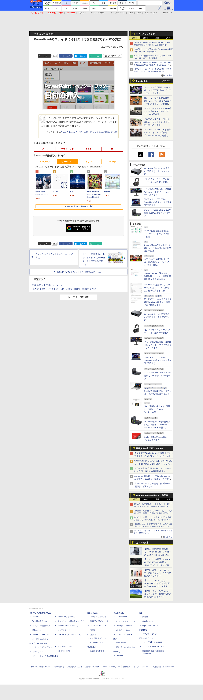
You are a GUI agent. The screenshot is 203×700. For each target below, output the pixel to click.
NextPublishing (64, 651)
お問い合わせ (59, 667)
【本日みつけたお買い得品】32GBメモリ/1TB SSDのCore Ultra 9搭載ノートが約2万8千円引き (152, 65)
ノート (45, 149)
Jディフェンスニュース (125, 621)
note (97, 56)
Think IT (35, 617)
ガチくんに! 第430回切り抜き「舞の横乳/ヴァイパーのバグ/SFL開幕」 (157, 262)
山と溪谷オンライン (98, 638)
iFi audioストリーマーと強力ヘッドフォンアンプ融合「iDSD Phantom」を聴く (157, 132)
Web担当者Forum (39, 621)
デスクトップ (67, 149)
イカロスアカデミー (124, 635)
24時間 (145, 38)
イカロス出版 (118, 613)
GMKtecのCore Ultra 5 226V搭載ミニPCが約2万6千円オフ (157, 213)
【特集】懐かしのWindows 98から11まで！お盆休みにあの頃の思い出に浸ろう (157, 594)
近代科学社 (91, 647)
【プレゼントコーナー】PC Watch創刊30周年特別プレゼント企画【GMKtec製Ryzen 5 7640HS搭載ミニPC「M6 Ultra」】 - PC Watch (153, 71)
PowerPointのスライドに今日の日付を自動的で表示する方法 (89, 132)
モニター (82, 13)
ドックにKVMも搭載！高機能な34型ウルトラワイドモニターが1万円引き (157, 192)
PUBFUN (143, 630)
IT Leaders (36, 630)
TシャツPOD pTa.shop (152, 642)
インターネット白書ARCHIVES (45, 656)
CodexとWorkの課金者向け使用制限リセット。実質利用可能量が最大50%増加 (157, 276)
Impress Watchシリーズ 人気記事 (152, 495)
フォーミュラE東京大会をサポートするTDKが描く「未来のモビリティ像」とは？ (157, 90)
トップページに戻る (78, 297)
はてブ (82, 56)
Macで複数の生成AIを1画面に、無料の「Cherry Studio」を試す (157, 409)
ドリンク (89, 161)
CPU (139, 13)
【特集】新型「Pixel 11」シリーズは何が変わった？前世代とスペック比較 (157, 573)
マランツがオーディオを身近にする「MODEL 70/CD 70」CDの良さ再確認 (157, 111)
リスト (54, 56)
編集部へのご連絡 (92, 667)
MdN (115, 639)
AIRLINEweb (121, 617)
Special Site (142, 81)
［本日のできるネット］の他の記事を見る (78, 272)
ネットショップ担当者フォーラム (71, 621)
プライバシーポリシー (111, 667)
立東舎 (93, 630)
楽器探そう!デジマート (99, 621)
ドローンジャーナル (40, 635)
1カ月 (168, 38)
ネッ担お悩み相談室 (40, 639)
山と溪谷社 (91, 635)
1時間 (134, 38)
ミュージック (67, 161)
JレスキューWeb (123, 630)
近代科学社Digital (97, 651)
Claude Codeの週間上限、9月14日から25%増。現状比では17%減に (157, 248)
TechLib (119, 655)
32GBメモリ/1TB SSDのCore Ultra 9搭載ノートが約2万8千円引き (157, 202)
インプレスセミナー (66, 630)
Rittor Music (92, 613)
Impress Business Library (68, 626)
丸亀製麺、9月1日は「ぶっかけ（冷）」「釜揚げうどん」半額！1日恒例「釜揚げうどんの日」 (153, 513)
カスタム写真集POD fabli (153, 646)
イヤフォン (45, 161)
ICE (140, 613)
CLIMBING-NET (96, 643)
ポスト (46, 56)
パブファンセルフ (149, 634)
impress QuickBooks (150, 626)
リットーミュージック (99, 617)
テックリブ (117, 652)
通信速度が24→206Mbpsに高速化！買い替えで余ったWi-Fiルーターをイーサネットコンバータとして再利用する (153, 456)
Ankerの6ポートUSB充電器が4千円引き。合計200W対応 (156, 171)
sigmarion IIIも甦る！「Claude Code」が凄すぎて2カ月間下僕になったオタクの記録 (152, 479)
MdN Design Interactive (125, 647)
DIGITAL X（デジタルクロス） (70, 635)
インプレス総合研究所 (41, 626)
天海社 (145, 617)
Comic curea (147, 621)
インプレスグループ (141, 667)
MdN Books (121, 643)
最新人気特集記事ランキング (149, 448)
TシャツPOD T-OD (98, 626)
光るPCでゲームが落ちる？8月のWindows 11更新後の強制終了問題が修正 (157, 302)
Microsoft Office (151, 13)
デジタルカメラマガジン (42, 647)
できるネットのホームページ (47, 285)
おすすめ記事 (142, 542)
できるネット (37, 652)
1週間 (157, 38)
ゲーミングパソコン (98, 13)
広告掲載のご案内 (74, 667)
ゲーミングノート (118, 13)
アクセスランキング (145, 34)
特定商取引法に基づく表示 (163, 667)
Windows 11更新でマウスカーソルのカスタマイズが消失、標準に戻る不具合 (157, 287)
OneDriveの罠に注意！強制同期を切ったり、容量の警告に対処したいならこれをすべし (153, 464)
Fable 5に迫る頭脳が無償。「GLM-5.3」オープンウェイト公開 (157, 233)
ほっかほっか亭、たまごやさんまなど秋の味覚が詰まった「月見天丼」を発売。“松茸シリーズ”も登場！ (153, 519)
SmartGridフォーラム (66, 617)
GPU (131, 13)
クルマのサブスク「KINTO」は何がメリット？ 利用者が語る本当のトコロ (157, 122)
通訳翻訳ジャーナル (124, 626)
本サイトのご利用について (40, 667)
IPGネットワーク (146, 638)
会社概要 (126, 667)
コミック (112, 161)
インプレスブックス (66, 646)
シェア (67, 56)
